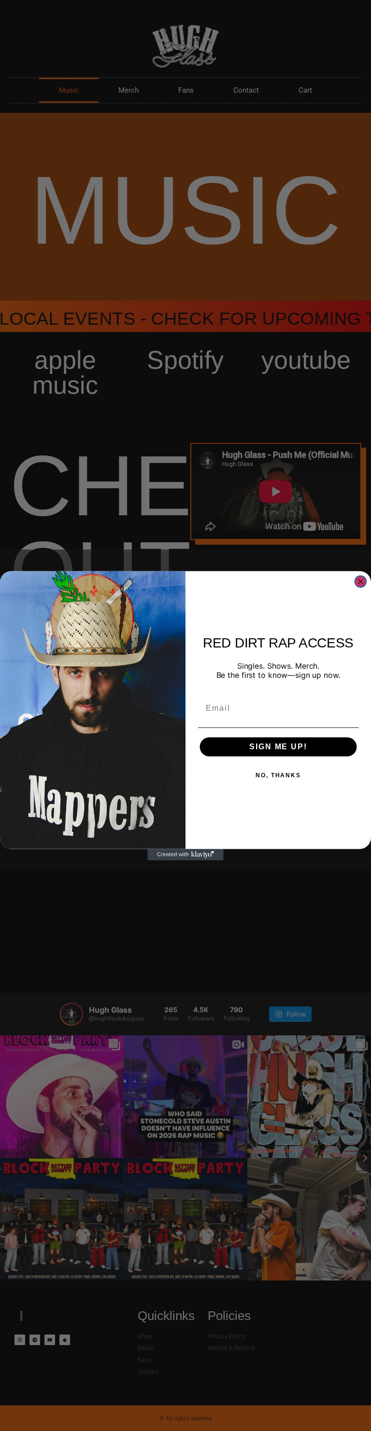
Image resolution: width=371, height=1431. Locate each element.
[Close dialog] (361, 581)
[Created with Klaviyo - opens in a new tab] (185, 854)
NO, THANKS (278, 774)
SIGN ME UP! (278, 746)
